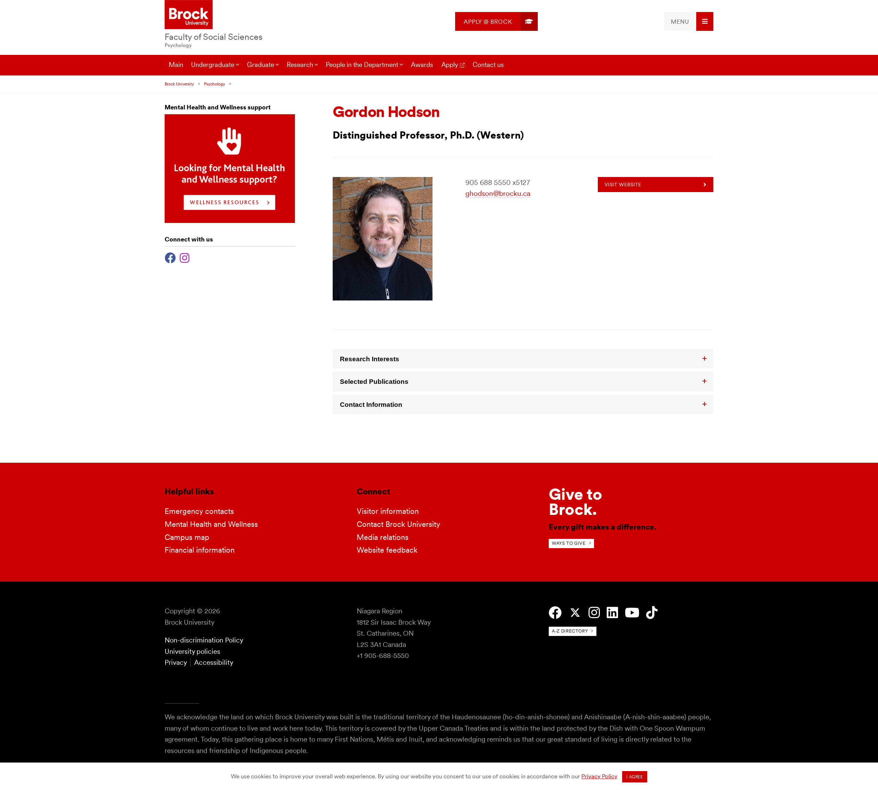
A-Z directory (570, 631)
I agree (634, 777)
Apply (449, 65)
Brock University (179, 84)
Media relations (382, 537)
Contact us (488, 65)
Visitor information (388, 511)
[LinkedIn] (612, 613)
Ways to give (569, 543)
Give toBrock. (575, 502)
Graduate (260, 65)
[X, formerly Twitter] (575, 613)
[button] (523, 358)
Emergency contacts (199, 511)
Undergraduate (212, 65)
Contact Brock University (398, 524)
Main (176, 65)
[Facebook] (170, 257)
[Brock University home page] (189, 15)
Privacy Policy (599, 776)
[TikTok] (651, 613)
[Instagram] (184, 257)
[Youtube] (632, 613)
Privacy (176, 662)
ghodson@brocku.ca (498, 193)
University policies (192, 651)
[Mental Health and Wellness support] (230, 220)
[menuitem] (496, 21)
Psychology (178, 45)
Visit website (623, 184)
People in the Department (362, 65)
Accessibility (213, 662)
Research (300, 65)
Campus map (187, 537)
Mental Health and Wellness (211, 524)
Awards (422, 65)
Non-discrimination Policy (204, 640)
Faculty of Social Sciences (213, 37)
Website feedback (387, 549)
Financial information (200, 549)
